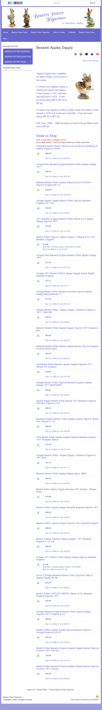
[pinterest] (19, 3)
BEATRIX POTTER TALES (15, 62)
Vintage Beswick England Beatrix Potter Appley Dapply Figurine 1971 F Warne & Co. (63, 613)
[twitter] (13, 3)
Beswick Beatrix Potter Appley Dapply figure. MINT (61, 473)
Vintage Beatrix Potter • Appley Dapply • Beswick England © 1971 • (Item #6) (66, 311)
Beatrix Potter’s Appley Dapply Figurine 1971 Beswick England (67, 523)
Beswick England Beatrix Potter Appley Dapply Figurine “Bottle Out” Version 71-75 (67, 420)
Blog (5, 38)
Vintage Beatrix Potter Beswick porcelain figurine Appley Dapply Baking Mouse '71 (64, 292)
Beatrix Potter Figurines (40, 32)
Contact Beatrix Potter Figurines (61, 689)
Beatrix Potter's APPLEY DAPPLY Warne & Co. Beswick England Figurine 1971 (64, 594)
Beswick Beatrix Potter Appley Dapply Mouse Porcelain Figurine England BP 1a (63, 183)
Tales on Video (59, 32)
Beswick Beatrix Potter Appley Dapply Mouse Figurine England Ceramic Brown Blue (67, 347)
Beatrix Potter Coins (87, 32)
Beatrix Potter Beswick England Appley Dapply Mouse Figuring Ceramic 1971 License (67, 649)
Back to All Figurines (91, 60)
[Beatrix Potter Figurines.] (51, 17)
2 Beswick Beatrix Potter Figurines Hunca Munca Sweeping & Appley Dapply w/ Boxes (66, 147)
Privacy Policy (41, 689)
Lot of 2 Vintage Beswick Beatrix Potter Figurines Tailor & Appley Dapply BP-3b (64, 576)
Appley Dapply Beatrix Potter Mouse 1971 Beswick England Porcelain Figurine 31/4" (66, 402)
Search (92, 2)
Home (5, 32)
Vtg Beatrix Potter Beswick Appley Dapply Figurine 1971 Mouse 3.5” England (64, 365)
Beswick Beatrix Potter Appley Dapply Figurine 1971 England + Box (67, 329)
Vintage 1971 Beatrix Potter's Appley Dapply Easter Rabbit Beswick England (65, 274)
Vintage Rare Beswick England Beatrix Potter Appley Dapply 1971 (66, 165)
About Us (31, 689)
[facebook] (10, 3)
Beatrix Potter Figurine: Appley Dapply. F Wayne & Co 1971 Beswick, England (65, 238)
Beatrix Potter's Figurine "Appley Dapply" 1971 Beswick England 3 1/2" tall (63, 540)
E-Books (72, 32)
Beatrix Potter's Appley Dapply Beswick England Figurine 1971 (67, 507)
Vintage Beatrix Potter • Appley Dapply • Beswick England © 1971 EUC (66, 456)
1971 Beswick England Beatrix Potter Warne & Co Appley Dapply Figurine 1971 (64, 220)
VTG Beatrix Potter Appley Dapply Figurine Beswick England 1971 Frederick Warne (66, 438)
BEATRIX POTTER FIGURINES (17, 51)
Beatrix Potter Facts (19, 32)
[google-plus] (16, 3)
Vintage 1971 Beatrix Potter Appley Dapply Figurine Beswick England (66, 558)
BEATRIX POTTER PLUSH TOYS (18, 56)
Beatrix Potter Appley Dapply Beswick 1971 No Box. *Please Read (66, 490)
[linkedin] (21, 3)
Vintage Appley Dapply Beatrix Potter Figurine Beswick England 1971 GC (63, 202)
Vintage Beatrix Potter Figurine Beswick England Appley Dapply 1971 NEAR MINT (64, 383)
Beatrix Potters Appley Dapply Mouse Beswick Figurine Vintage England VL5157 (63, 631)
